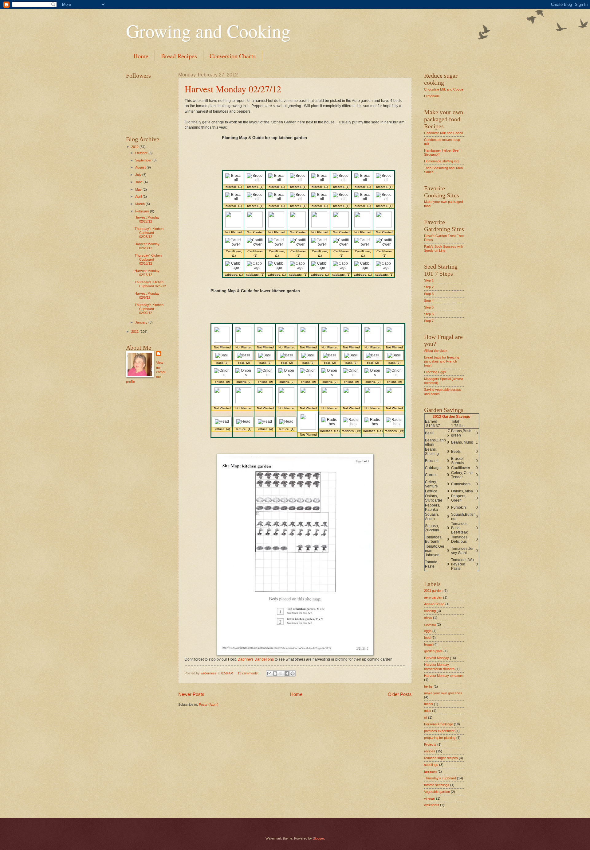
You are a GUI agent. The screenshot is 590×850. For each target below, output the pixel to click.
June (139, 182)
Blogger (318, 838)
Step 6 (429, 314)
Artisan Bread (434, 604)
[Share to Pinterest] (292, 673)
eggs (427, 631)
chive (428, 617)
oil (425, 717)
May (139, 189)
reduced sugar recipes (441, 758)
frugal (428, 644)
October (141, 153)
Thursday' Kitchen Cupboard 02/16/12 (148, 260)
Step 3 (429, 294)
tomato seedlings (436, 785)
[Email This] (269, 673)
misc (427, 710)
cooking (430, 624)
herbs (428, 686)
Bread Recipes (179, 56)
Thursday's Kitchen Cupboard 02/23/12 (149, 233)
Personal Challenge (438, 724)
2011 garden (433, 590)
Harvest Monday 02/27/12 (233, 89)
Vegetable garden (437, 792)
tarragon (430, 771)
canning (430, 611)
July (138, 175)
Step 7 (429, 321)
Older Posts (400, 694)
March (140, 204)
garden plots (433, 651)
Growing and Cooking (208, 30)
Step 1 (429, 280)
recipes (429, 751)
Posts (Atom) (208, 704)
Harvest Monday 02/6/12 (147, 295)
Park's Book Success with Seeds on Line (443, 248)
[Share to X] (281, 673)
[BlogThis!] (275, 673)
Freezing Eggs (435, 372)
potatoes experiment (439, 731)
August (141, 167)
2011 (135, 331)
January (141, 322)
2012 (135, 147)
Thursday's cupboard (440, 778)
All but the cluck (435, 350)
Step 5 (429, 307)
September (143, 160)
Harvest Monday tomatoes (444, 675)
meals (428, 704)
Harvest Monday (436, 658)
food (427, 637)
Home (140, 56)
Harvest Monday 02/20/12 (147, 246)
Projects (430, 744)
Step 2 (429, 287)
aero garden (433, 597)
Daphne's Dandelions (255, 659)
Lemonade (432, 96)
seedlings (431, 765)
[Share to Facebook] (287, 673)
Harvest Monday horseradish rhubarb (439, 666)
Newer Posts (191, 694)
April (139, 196)
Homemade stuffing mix (441, 161)
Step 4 (429, 300)
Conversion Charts (233, 56)
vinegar (429, 798)
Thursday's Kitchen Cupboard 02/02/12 (149, 309)
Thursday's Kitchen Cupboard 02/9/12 (150, 284)
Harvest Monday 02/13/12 (147, 273)
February (142, 211)
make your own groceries (443, 693)
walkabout (431, 805)
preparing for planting (439, 737)
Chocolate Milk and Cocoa (443, 89)
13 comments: (249, 673)
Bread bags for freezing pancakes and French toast (441, 361)
